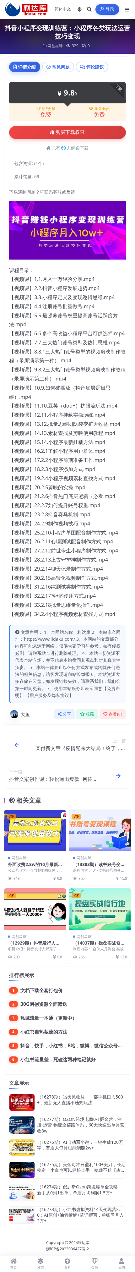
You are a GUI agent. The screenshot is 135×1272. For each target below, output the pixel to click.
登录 (110, 9)
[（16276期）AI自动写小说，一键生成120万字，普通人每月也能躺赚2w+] (22, 1147)
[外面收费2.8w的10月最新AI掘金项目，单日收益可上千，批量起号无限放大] (35, 830)
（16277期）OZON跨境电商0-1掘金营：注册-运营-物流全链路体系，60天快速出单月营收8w (80, 1124)
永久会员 (102, 109)
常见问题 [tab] (61, 67)
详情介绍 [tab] (27, 67)
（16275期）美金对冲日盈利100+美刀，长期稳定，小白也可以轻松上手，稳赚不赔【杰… (81, 1167)
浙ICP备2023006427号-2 (67, 1249)
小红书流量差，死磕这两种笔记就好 (58, 1059)
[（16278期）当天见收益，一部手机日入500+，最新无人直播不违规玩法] (22, 1102)
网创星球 (55, 45)
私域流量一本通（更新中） (48, 1018)
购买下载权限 (70, 132)
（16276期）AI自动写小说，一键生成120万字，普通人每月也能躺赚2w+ (80, 1145)
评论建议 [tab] (95, 67)
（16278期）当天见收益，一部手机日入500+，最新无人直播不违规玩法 (80, 1099)
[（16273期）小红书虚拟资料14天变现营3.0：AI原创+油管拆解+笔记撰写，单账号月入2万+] (22, 1215)
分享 (67, 714)
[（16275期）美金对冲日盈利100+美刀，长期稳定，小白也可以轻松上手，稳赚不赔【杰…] (22, 1170)
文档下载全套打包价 (41, 990)
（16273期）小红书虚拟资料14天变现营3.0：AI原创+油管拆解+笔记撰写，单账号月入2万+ (80, 1215)
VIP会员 (48, 109)
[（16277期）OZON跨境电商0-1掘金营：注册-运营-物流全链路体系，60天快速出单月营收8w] (22, 1125)
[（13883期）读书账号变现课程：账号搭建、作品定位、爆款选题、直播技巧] (100, 830)
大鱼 (25, 714)
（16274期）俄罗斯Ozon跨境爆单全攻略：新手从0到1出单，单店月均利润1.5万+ (79, 1189)
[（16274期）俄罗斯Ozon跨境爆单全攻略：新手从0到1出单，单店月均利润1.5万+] (22, 1192)
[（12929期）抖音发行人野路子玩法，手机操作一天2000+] (35, 908)
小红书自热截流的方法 (44, 1031)
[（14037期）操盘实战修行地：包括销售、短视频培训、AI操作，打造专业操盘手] (100, 908)
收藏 (90, 714)
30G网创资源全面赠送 (43, 1004)
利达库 (83, 1242)
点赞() (115, 714)
